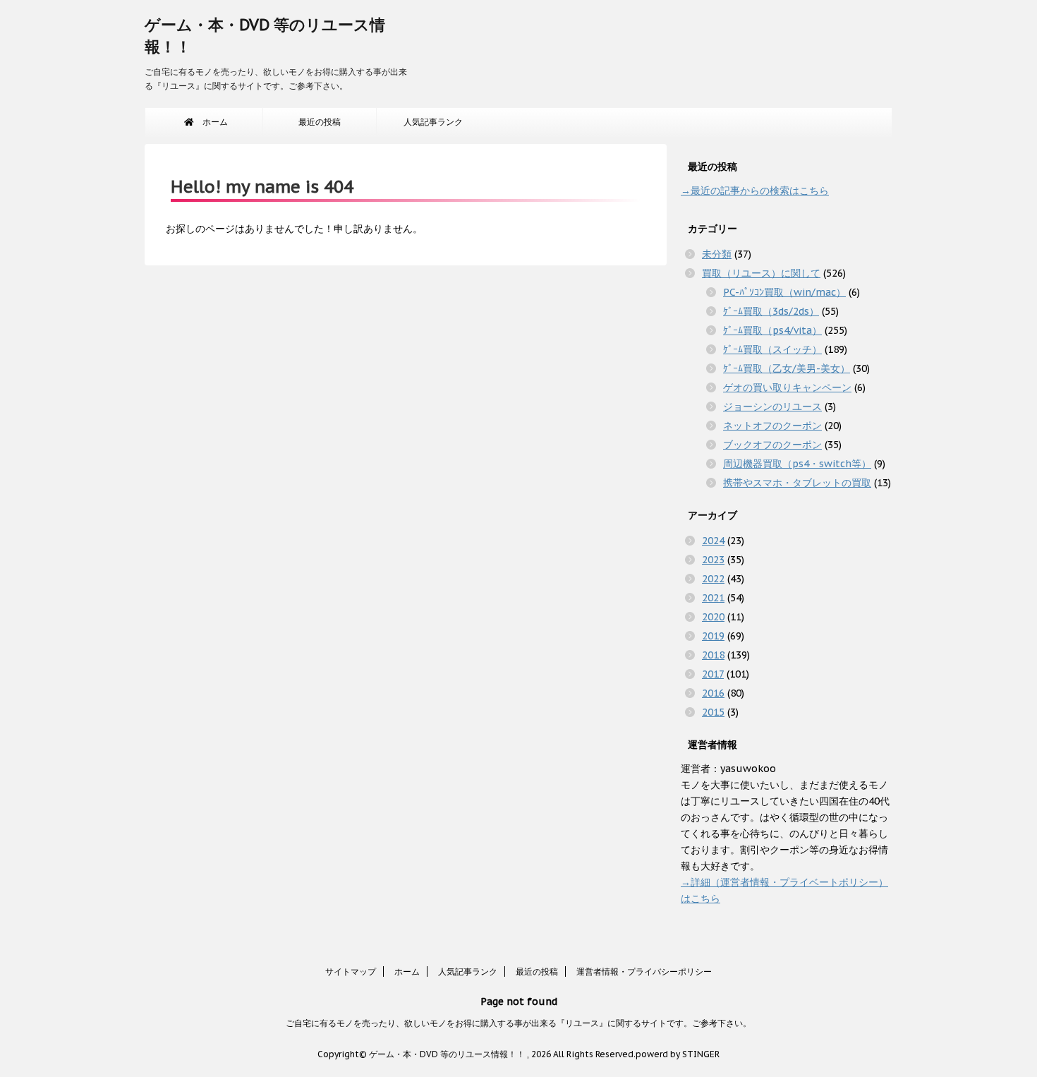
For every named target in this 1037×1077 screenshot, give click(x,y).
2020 (713, 616)
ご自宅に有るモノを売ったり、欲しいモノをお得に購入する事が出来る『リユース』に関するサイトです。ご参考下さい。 (518, 1023)
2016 (713, 693)
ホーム (211, 121)
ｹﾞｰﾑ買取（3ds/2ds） (771, 311)
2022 (713, 578)
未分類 (717, 254)
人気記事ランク (433, 121)
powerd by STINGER (678, 1054)
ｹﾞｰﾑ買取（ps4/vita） (772, 330)
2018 (713, 655)
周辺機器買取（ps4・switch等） (797, 463)
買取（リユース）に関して (761, 273)
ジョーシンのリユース (772, 406)
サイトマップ (350, 971)
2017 (713, 674)
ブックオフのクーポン (772, 444)
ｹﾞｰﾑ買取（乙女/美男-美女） (786, 368)
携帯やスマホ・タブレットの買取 (797, 482)
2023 (713, 559)
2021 (713, 597)
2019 (713, 636)
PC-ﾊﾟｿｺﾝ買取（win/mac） (784, 292)
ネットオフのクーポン (772, 425)
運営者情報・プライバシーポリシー (644, 971)
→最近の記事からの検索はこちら (755, 190)
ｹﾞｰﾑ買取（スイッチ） (772, 349)
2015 (713, 712)
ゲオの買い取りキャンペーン (787, 387)
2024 (713, 540)
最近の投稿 (319, 121)
